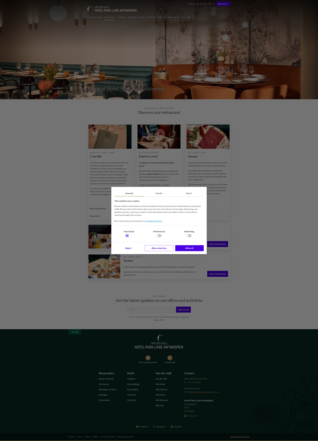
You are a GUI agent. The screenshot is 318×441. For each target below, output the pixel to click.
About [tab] (189, 193)
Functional (129, 231)
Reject (128, 248)
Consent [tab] (129, 193)
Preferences (159, 231)
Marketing (189, 231)
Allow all (189, 248)
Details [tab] (159, 193)
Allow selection (159, 248)
